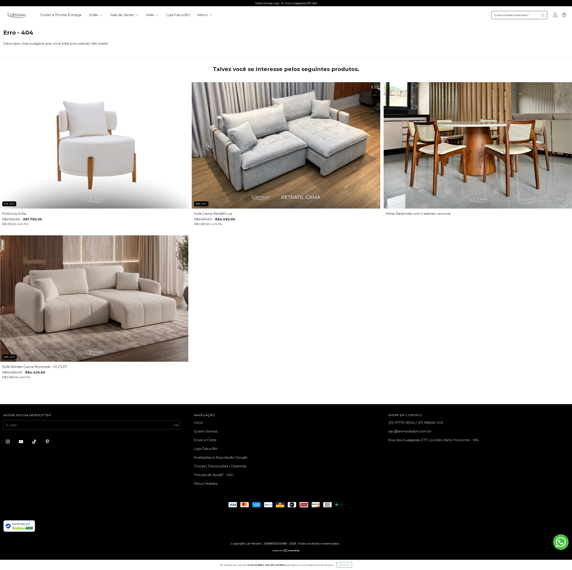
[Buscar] (543, 15)
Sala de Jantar (122, 15)
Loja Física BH (178, 15)
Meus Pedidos (206, 483)
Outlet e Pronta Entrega (60, 15)
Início (198, 422)
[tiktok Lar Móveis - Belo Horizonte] (35, 442)
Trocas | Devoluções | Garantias (220, 466)
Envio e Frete (205, 440)
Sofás (94, 15)
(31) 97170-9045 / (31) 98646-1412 (415, 422)
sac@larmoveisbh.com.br (409, 431)
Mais (150, 15)
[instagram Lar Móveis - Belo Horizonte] (8, 442)
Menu (203, 15)
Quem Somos (205, 431)
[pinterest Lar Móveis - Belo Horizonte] (47, 442)
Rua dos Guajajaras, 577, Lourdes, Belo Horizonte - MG (433, 440)
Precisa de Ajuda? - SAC (214, 475)
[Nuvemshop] (286, 551)
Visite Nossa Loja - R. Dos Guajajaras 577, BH (286, 3)
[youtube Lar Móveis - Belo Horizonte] (21, 442)
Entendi (344, 565)
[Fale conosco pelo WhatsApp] (561, 542)
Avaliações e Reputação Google (221, 457)
